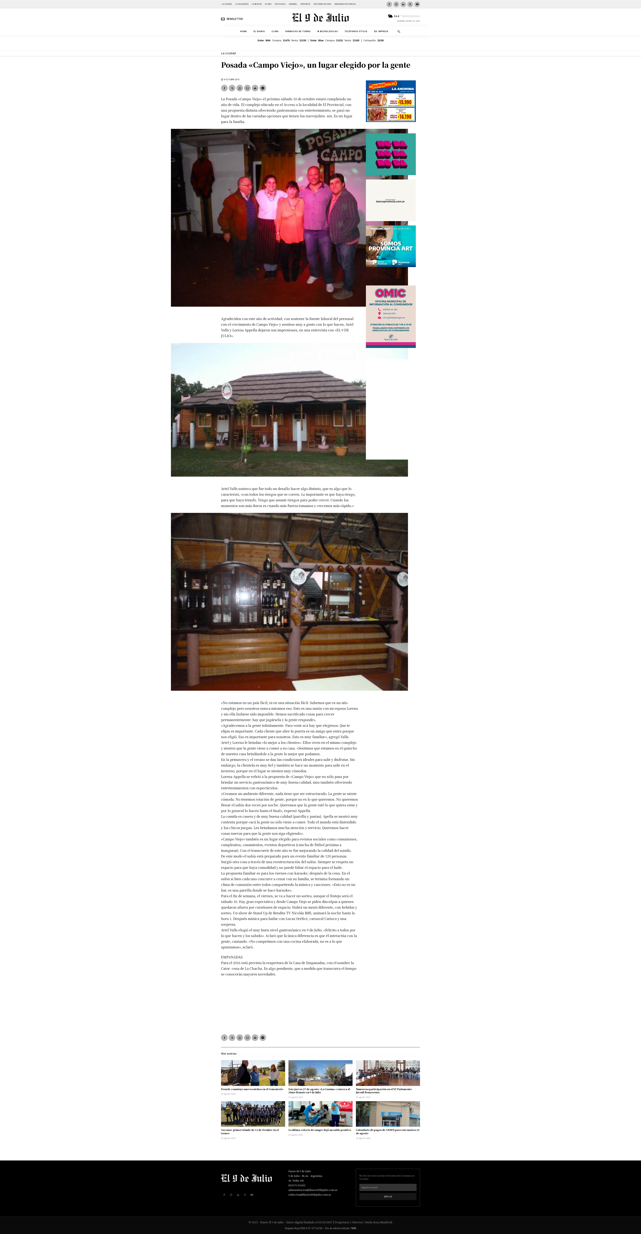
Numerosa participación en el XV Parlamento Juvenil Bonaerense (384, 1090)
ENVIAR (388, 1196)
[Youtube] (417, 4)
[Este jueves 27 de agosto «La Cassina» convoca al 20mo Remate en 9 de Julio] (320, 1073)
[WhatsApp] (239, 88)
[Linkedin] (403, 4)
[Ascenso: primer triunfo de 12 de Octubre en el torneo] (253, 1114)
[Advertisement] (289, 1004)
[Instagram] (396, 4)
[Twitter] (410, 4)
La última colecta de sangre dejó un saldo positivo (319, 1130)
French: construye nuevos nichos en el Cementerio (252, 1089)
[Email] (247, 88)
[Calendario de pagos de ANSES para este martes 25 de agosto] (388, 1114)
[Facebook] (389, 4)
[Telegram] (262, 88)
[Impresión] (255, 88)
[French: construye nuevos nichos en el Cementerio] (253, 1073)
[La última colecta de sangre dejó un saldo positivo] (320, 1114)
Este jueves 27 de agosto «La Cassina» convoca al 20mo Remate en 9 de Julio (319, 1090)
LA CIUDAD (228, 53)
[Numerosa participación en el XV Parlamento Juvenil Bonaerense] (388, 1073)
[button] (399, 31)
